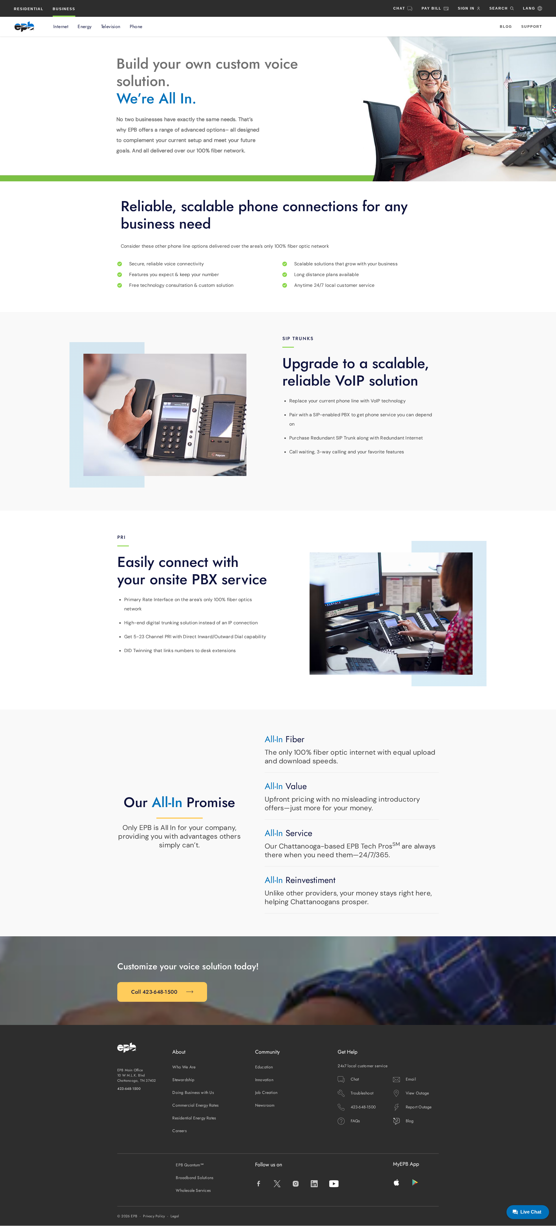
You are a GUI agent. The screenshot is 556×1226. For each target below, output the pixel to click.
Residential (28, 9)
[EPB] (24, 27)
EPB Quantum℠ (190, 1165)
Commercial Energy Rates (195, 1105)
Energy (85, 27)
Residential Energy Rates (194, 1118)
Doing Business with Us (193, 1092)
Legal (175, 1216)
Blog (506, 27)
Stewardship (183, 1080)
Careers (179, 1131)
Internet (60, 27)
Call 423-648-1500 (154, 992)
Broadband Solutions (194, 1178)
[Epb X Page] (277, 1183)
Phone (136, 27)
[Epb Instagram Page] (295, 1183)
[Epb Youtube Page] (334, 1183)
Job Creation (266, 1092)
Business (64, 9)
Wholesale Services (193, 1190)
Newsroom (265, 1105)
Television (110, 27)
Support (531, 27)
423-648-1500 (129, 1088)
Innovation (264, 1080)
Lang (529, 8)
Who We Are (183, 1067)
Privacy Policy (154, 1216)
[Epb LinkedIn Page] (314, 1183)
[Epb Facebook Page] (258, 1183)
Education (264, 1067)
